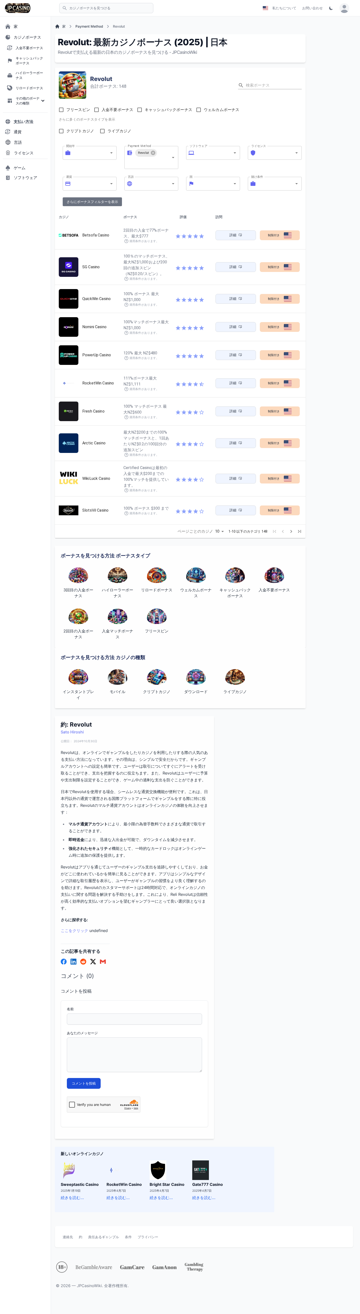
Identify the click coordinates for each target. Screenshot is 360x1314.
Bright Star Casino (167, 1184)
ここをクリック (74, 930)
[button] (146, 153)
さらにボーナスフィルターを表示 (92, 202)
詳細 (232, 235)
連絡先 (68, 1237)
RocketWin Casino (124, 1184)
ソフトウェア (198, 145)
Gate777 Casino (207, 1184)
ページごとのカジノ (195, 531)
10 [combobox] (217, 531)
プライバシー (148, 1237)
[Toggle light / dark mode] (331, 8)
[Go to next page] (291, 531)
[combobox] (90, 152)
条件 (128, 1237)
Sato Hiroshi (72, 732)
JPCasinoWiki (89, 1285)
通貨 (69, 176)
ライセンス (258, 145)
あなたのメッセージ (82, 1033)
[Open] (111, 152)
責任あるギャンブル (103, 1237)
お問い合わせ (312, 8)
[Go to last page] (299, 531)
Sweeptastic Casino (80, 1184)
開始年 (70, 145)
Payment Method (139, 145)
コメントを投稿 (84, 1083)
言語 (131, 176)
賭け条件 (257, 176)
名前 (70, 1009)
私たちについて (284, 8)
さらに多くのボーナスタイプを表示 (87, 119)
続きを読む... (72, 1197)
